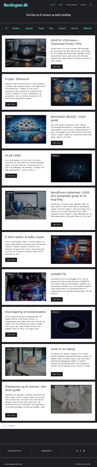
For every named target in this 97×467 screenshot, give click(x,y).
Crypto (41, 28)
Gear (51, 28)
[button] (90, 5)
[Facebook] (80, 451)
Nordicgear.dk (16, 5)
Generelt (62, 28)
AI (6, 28)
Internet (74, 28)
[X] (84, 451)
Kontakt (83, 5)
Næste (12, 426)
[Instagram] (77, 451)
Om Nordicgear (71, 5)
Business (16, 28)
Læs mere (57, 67)
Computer (29, 28)
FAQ (60, 5)
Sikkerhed (87, 28)
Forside (52, 5)
